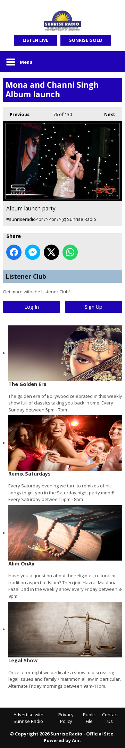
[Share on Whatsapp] (70, 252)
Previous (16, 114)
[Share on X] (51, 252)
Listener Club (26, 276)
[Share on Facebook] (14, 252)
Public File (89, 718)
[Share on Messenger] (32, 252)
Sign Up (93, 306)
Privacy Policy (66, 718)
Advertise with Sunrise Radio (28, 718)
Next (106, 114)
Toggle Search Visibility (111, 61)
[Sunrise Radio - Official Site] (62, 20)
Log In (31, 306)
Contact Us (110, 718)
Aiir (76, 740)
